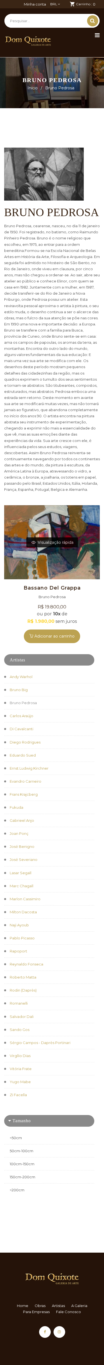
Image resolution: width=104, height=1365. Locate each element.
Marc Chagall (21, 886)
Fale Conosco (68, 1312)
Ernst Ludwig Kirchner (29, 768)
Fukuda (16, 807)
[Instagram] (59, 1332)
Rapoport (18, 951)
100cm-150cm (22, 1164)
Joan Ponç (19, 833)
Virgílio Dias (20, 1055)
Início (32, 87)
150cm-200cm (22, 1177)
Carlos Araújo (21, 716)
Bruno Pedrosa (23, 703)
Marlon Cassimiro (25, 899)
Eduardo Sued (23, 755)
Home (22, 1305)
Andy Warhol (21, 676)
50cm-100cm (21, 1151)
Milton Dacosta (23, 912)
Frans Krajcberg (24, 794)
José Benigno (22, 846)
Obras (40, 1305)
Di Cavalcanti (21, 729)
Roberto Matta (23, 977)
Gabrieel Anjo (22, 820)
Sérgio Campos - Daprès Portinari (40, 1042)
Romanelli (19, 1003)
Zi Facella (18, 1095)
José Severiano (23, 859)
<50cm (16, 1138)
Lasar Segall (20, 873)
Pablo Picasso (22, 938)
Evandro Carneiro (25, 781)
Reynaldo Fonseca (26, 964)
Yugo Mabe (20, 1082)
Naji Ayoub (19, 925)
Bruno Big (19, 689)
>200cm (17, 1190)
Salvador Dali (22, 1016)
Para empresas (36, 1312)
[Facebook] (45, 1332)
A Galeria (79, 1305)
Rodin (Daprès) (23, 990)
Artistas (58, 1305)
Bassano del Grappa (52, 588)
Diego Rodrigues (25, 742)
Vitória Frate (21, 1068)
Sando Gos (19, 1029)
